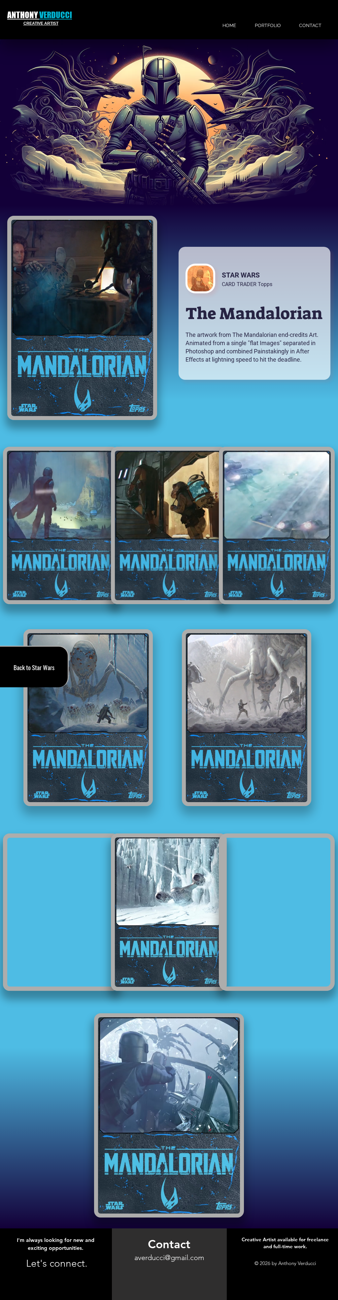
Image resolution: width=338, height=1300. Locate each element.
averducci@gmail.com (169, 1257)
